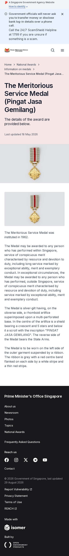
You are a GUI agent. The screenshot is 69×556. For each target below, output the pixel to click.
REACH (10, 509)
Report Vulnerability (16, 490)
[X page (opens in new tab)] (26, 460)
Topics (8, 425)
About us (10, 406)
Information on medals (17, 69)
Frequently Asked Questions (22, 442)
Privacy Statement (16, 496)
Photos (8, 419)
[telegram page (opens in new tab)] (35, 460)
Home (8, 64)
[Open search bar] (52, 50)
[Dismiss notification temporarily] (62, 14)
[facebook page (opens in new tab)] (6, 460)
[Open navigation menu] (62, 50)
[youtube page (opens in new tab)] (45, 460)
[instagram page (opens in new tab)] (16, 460)
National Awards (26, 64)
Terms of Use (13, 502)
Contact (9, 468)
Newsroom (11, 412)
